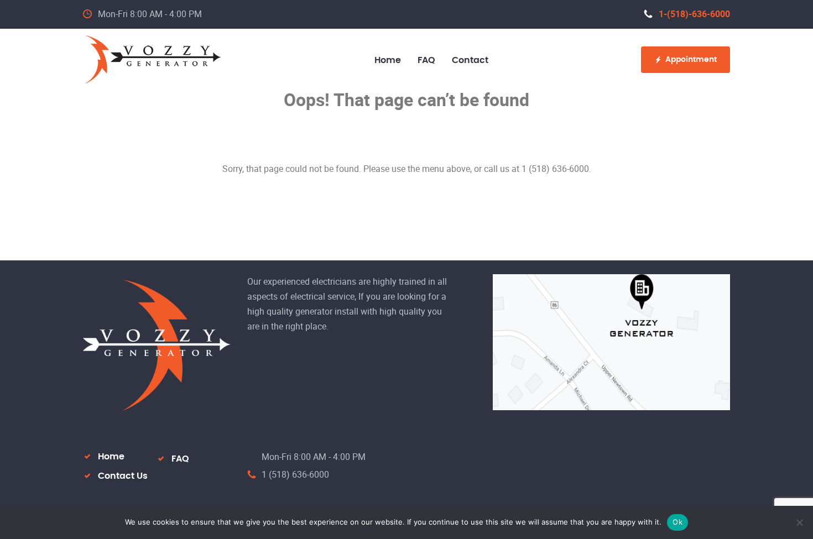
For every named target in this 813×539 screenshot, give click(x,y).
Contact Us (123, 476)
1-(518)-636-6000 (694, 14)
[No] (799, 522)
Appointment (691, 60)
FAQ (426, 60)
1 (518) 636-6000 (295, 474)
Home (387, 60)
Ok (677, 521)
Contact (470, 60)
